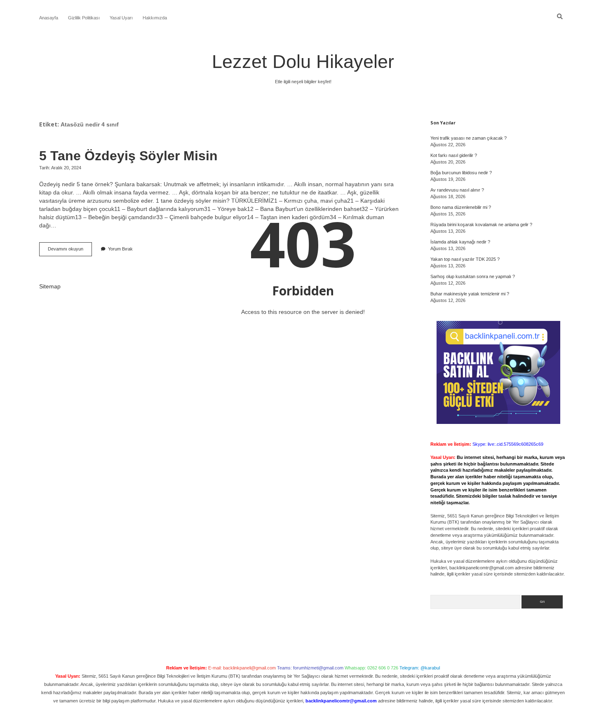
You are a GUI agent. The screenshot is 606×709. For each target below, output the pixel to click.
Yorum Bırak (120, 248)
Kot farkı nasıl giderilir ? (453, 155)
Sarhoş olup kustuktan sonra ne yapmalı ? (472, 276)
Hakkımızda (155, 17)
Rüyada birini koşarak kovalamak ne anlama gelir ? (481, 224)
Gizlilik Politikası (84, 17)
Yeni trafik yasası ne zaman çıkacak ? (468, 138)
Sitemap (50, 286)
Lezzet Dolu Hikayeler (303, 61)
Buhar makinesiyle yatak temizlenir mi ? (469, 293)
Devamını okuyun (70, 251)
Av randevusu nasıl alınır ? (457, 189)
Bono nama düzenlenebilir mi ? (460, 207)
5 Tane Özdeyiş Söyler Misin (128, 155)
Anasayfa (48, 17)
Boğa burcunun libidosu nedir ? (461, 172)
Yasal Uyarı (121, 17)
